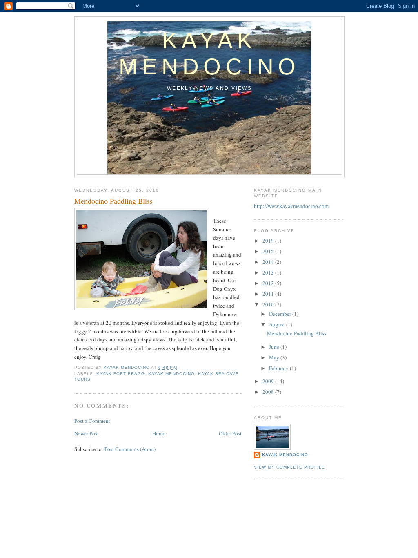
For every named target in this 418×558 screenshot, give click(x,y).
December (280, 313)
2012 (268, 283)
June (274, 346)
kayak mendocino (171, 373)
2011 (268, 293)
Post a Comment (92, 420)
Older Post (230, 433)
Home (158, 433)
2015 (268, 251)
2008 (268, 391)
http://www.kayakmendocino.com (291, 206)
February (279, 368)
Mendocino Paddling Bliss (296, 333)
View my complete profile (289, 467)
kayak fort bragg (120, 373)
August (277, 324)
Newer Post (86, 433)
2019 (268, 240)
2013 (268, 272)
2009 (268, 381)
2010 (268, 304)
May (274, 357)
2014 (268, 262)
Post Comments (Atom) (130, 449)
